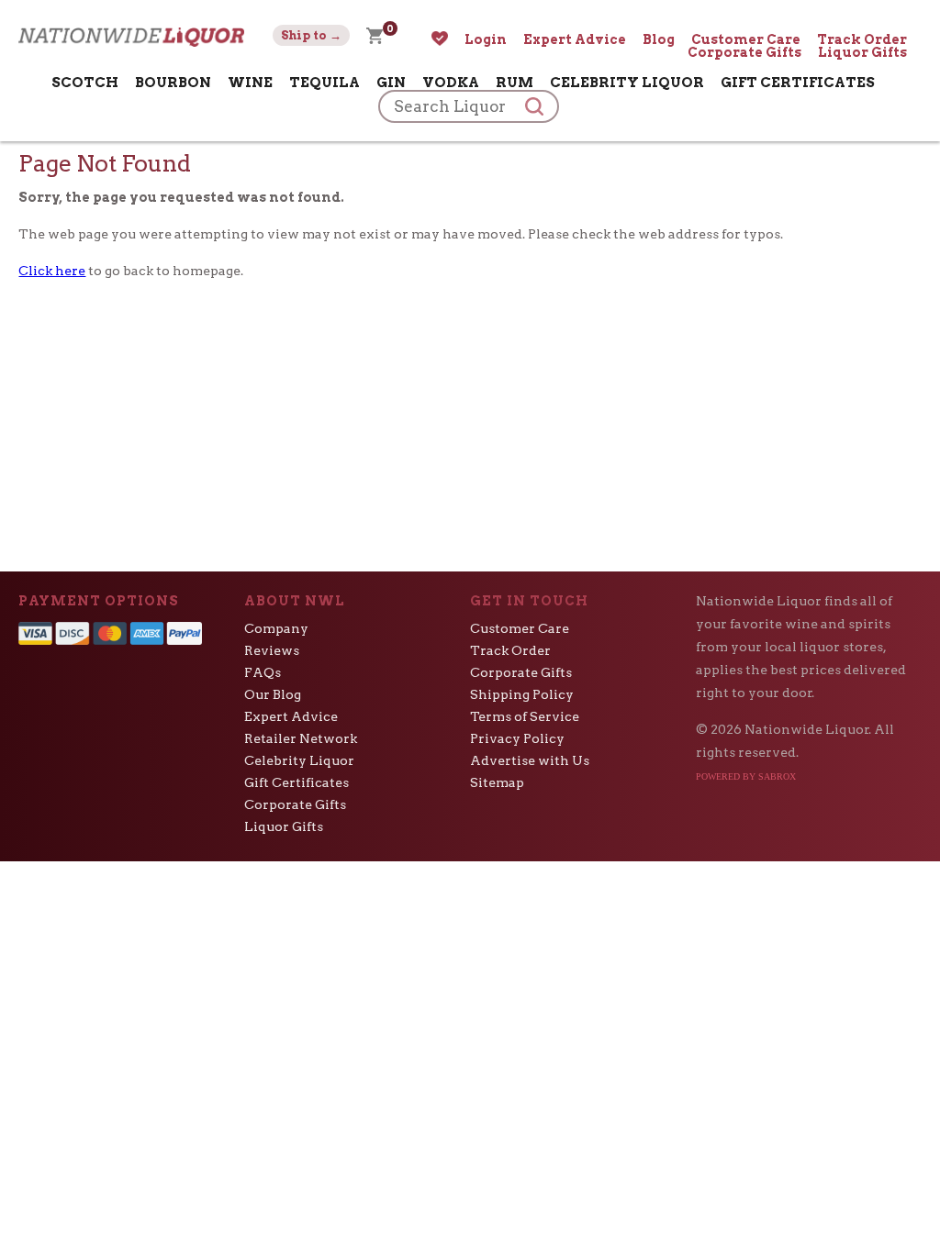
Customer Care (745, 39)
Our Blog (272, 694)
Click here (51, 270)
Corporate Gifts (744, 52)
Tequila (324, 82)
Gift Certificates (798, 82)
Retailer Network (300, 738)
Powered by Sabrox (746, 776)
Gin (391, 82)
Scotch (84, 82)
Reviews (271, 650)
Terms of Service (524, 716)
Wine (250, 82)
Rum (514, 82)
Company (276, 628)
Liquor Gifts (862, 52)
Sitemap (497, 782)
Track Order (862, 39)
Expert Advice (574, 39)
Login (485, 39)
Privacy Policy (517, 738)
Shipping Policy (522, 694)
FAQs (262, 672)
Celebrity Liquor (627, 82)
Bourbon (173, 82)
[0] (374, 35)
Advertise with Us (529, 760)
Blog (659, 39)
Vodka (450, 82)
